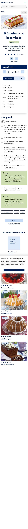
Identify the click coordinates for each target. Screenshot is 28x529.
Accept (14, 270)
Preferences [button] (7, 265)
